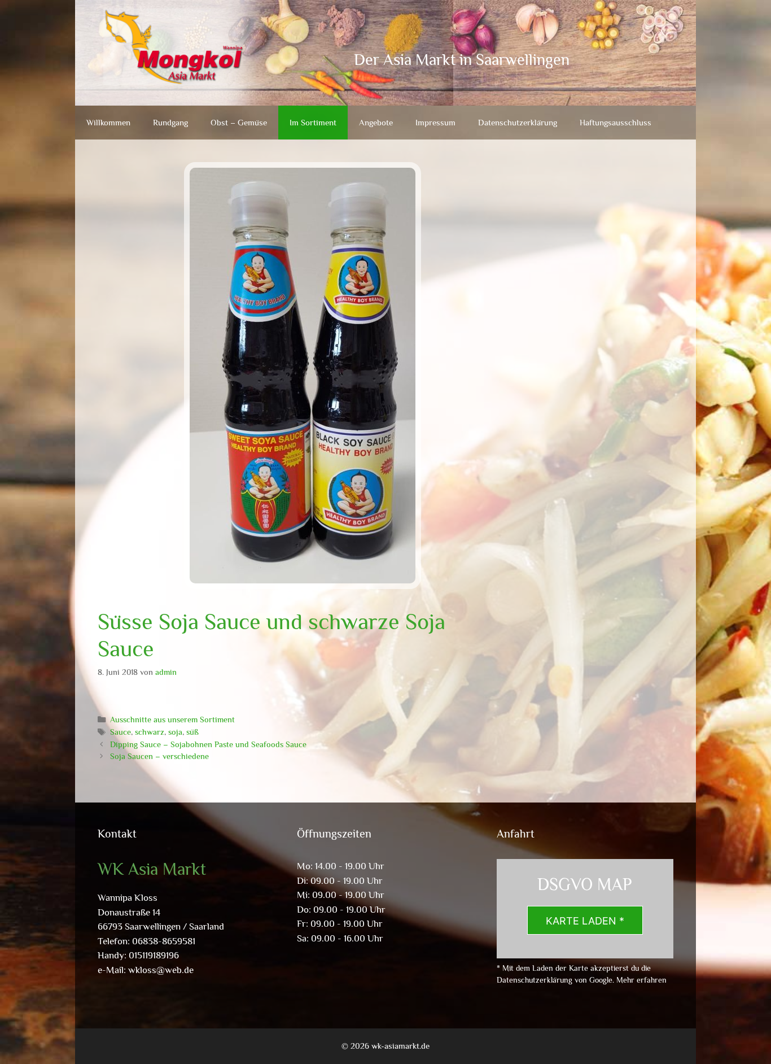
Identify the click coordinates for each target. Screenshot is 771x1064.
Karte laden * (585, 921)
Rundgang (170, 122)
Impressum (435, 122)
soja (175, 731)
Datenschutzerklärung (517, 122)
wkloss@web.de (161, 970)
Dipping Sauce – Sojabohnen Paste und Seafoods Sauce (208, 744)
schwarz (149, 731)
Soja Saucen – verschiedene (159, 756)
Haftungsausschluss (615, 122)
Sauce (120, 731)
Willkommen (108, 122)
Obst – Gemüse (239, 122)
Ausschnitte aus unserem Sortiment (172, 719)
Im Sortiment (313, 122)
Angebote (376, 122)
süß (192, 731)
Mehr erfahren (641, 979)
